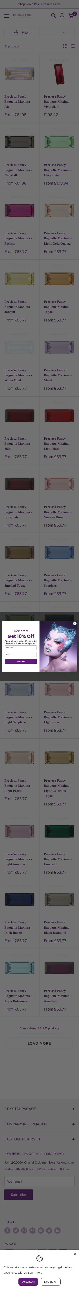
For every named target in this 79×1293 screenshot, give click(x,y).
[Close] (75, 1253)
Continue (21, 661)
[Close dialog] (74, 623)
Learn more (35, 1272)
